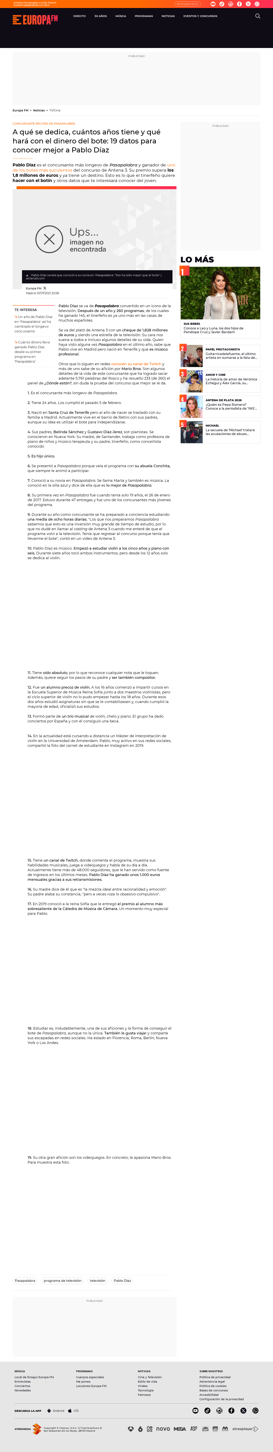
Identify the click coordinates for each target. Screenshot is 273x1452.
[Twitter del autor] (44, 288)
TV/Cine (55, 110)
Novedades (23, 1390)
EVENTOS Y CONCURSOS (200, 16)
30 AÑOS (101, 16)
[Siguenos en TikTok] (207, 1412)
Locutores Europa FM (91, 1386)
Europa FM (21, 110)
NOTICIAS (168, 16)
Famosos (144, 1395)
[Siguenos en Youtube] (213, 4)
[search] (257, 16)
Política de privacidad (215, 1377)
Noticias (39, 110)
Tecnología (145, 1390)
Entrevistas (23, 1381)
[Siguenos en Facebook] (239, 4)
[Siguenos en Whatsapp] (257, 4)
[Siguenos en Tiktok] (221, 4)
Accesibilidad (209, 1395)
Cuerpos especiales (90, 1377)
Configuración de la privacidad (221, 1399)
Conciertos (22, 1386)
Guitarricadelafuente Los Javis (31, 5)
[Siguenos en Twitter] (248, 4)
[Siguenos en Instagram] (230, 4)
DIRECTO (79, 16)
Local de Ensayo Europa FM (34, 1377)
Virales (142, 1386)
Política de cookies (212, 1386)
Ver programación (187, 3)
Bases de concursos (213, 1390)
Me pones (83, 1381)
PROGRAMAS (144, 16)
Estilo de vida (147, 1381)
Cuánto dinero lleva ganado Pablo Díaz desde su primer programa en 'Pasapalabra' (32, 351)
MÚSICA (121, 16)
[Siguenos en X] (243, 1412)
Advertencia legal (212, 1381)
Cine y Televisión (150, 1377)
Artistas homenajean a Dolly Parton (35, 2)
